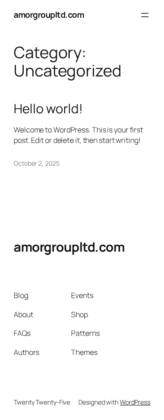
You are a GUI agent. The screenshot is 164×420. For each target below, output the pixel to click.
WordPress (135, 402)
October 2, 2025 (37, 163)
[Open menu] (144, 15)
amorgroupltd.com (49, 14)
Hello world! (48, 108)
